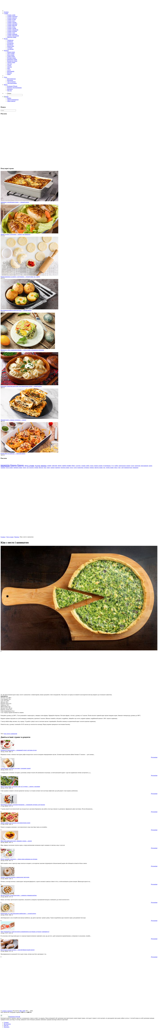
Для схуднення (11, 81)
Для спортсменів (12, 83)
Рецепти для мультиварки (14, 87)
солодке (78, 465)
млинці (53, 467)
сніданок (86, 467)
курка (91, 465)
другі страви (29, 465)
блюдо (20, 465)
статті (75, 467)
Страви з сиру (11, 32)
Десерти (9, 67)
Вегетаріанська (11, 78)
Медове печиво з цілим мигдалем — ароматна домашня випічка (19, 895)
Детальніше (154, 757)
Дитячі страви (11, 62)
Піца (8, 68)
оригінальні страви (124, 465)
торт (119, 467)
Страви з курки (11, 19)
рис (104, 467)
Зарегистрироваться (12, 99)
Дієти (5, 77)
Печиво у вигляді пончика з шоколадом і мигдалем (15, 877)
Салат (132, 465)
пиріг (48, 467)
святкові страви (17, 467)
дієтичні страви (64, 467)
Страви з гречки (11, 22)
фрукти (41, 467)
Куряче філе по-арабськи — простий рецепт (13, 453)
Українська (10, 40)
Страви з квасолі (12, 18)
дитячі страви (110, 467)
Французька (10, 46)
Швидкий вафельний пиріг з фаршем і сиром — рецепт (16, 841)
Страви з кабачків (12, 34)
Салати (9, 65)
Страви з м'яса (11, 26)
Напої (9, 74)
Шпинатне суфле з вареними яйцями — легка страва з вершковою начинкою (22, 350)
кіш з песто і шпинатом (10, 733)
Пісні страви (10, 55)
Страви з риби (11, 15)
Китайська (10, 44)
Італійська (10, 41)
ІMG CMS (22, 1011)
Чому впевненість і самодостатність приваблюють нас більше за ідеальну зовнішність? (25, 931)
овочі (59, 465)
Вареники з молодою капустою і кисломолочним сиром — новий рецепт (21, 386)
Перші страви (11, 52)
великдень (80, 467)
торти (24, 467)
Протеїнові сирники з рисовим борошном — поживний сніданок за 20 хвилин (23, 804)
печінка (92, 467)
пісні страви (9, 467)
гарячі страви (66, 465)
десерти (37, 465)
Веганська (10, 80)
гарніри (3, 467)
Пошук (9, 93)
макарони (135, 467)
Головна (6, 12)
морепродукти (128, 467)
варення (57, 467)
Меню (5, 84)
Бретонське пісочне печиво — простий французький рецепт (18, 949)
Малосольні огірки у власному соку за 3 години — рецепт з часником (20, 786)
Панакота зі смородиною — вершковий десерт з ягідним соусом (19, 750)
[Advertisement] (79, 673)
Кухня (5, 38)
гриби (116, 465)
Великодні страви (12, 61)
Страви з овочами (12, 23)
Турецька (9, 47)
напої (150, 465)
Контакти (10, 89)
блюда (13, 465)
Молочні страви (11, 37)
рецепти (5, 465)
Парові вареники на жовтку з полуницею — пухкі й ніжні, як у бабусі (20, 276)
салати (49, 465)
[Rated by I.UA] (4, 1016)
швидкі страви (98, 467)
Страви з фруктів (12, 25)
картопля (137, 465)
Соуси (9, 70)
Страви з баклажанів (13, 35)
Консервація (10, 71)
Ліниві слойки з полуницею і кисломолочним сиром (15, 822)
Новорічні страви (12, 59)
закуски (54, 465)
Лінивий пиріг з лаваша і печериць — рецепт (13, 420)
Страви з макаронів (12, 29)
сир (28, 467)
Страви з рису (11, 21)
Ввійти (9, 98)
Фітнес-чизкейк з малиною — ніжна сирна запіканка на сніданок (19, 859)
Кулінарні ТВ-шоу (12, 86)
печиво (36, 467)
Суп (112, 465)
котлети (31, 467)
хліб (122, 467)
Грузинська (10, 43)
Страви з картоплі (12, 16)
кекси (115, 467)
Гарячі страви (11, 56)
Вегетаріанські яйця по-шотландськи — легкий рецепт (16, 310)
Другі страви (10, 53)
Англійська (10, 49)
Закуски (9, 64)
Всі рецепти (7, 1024)
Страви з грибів (11, 28)
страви (83, 465)
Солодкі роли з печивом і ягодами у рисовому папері (16, 768)
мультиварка (107, 465)
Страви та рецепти (7, 1011)
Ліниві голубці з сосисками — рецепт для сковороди (15, 234)
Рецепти (6, 50)
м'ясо (73, 465)
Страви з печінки (12, 31)
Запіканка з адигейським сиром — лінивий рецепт (15, 202)
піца (45, 467)
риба (87, 465)
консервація (144, 465)
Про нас (9, 90)
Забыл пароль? (11, 101)
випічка (43, 465)
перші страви (98, 465)
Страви (6, 13)
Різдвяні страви (11, 58)
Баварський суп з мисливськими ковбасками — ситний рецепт (18, 913)
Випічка (9, 72)
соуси (71, 467)
